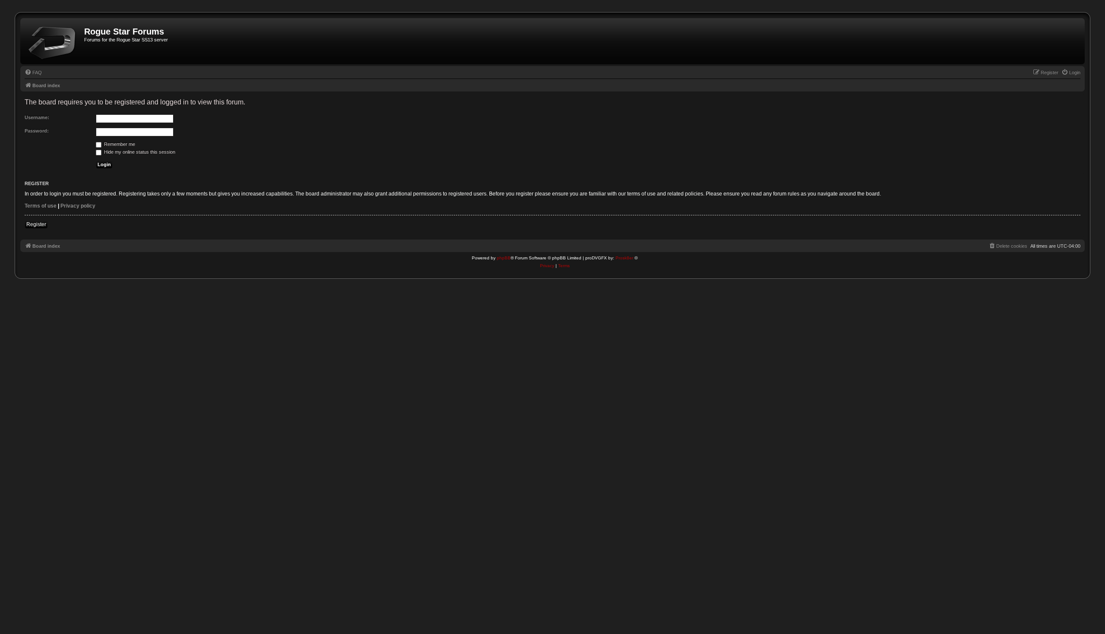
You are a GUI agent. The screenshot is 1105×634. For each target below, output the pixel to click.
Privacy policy (77, 206)
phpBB (504, 257)
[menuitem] (33, 72)
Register (36, 224)
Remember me (119, 144)
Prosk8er (624, 257)
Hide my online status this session (139, 152)
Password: (37, 130)
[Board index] (53, 41)
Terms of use (41, 206)
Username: (37, 117)
